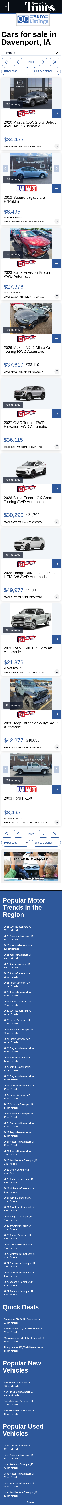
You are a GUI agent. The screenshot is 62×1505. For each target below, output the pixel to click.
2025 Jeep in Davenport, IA (17, 994)
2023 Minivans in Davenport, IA (19, 1256)
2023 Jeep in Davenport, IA (17, 1134)
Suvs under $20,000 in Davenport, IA (22, 1321)
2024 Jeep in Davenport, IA (17, 1153)
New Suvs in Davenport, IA (17, 1384)
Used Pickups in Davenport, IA (19, 1457)
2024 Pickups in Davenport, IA (19, 1031)
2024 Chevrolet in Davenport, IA (19, 1265)
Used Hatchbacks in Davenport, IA (21, 1494)
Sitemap (31, 1502)
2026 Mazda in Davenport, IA (18, 947)
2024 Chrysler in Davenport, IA (19, 1209)
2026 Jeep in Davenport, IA (17, 956)
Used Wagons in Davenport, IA (19, 1475)
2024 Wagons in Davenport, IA (19, 1143)
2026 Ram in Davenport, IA (17, 966)
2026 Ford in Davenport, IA (17, 984)
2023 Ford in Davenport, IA (17, 1022)
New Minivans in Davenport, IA (19, 1412)
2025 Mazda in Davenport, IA (18, 1246)
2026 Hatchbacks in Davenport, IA (21, 1162)
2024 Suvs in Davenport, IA (17, 1059)
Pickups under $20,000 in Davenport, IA (23, 1349)
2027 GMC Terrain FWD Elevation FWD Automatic (25, 425)
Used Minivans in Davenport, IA (19, 1485)
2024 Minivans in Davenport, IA (19, 1190)
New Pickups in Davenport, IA (18, 1394)
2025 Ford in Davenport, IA (17, 1097)
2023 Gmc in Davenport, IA (17, 1171)
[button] (5, 168)
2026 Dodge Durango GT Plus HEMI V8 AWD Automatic (29, 575)
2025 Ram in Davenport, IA (17, 1069)
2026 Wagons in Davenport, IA (19, 1050)
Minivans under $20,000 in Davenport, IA (24, 1340)
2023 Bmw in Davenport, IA (17, 1228)
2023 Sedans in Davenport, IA (18, 1181)
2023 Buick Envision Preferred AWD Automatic (29, 274)
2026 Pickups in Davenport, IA (19, 938)
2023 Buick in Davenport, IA (17, 1237)
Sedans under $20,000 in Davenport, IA (23, 1330)
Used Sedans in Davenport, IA (18, 1466)
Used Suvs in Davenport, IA (17, 1447)
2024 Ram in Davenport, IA (17, 1199)
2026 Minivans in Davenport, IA (19, 1087)
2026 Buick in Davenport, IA (17, 1003)
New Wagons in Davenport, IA (18, 1403)
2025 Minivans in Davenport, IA (19, 1274)
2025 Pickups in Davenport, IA (19, 1106)
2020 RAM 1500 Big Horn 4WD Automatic (30, 650)
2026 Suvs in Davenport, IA (17, 928)
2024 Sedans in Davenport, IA (18, 1293)
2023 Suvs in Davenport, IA (17, 1013)
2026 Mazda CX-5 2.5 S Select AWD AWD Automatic (30, 124)
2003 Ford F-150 (18, 798)
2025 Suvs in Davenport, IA (17, 975)
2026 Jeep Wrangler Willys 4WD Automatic (31, 725)
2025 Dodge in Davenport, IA (18, 1218)
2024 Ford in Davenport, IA (17, 1041)
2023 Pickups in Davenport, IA (19, 1115)
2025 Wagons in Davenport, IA (19, 1125)
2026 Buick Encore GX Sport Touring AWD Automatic (28, 500)
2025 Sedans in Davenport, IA (18, 1284)
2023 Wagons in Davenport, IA (19, 1078)
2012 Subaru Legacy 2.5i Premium (25, 199)
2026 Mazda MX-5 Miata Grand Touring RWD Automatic (30, 349)
